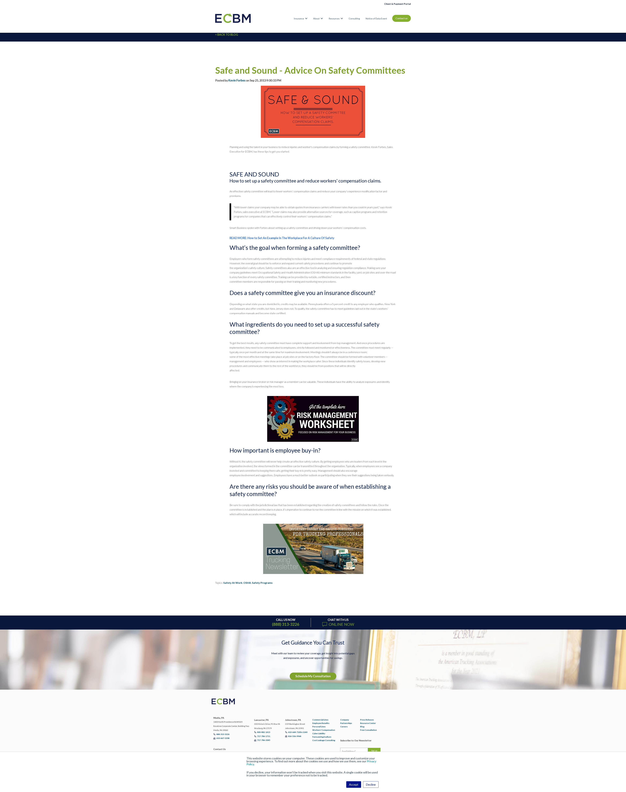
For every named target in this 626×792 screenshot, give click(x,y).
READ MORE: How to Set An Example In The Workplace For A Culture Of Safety (282, 238)
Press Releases (367, 720)
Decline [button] (371, 784)
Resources (334, 18)
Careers (344, 726)
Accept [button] (353, 784)
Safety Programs (262, 582)
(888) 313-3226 (285, 624)
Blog (362, 726)
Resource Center (368, 723)
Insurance (299, 18)
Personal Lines (319, 726)
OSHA (247, 582)
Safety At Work (232, 582)
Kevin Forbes (237, 80)
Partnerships (346, 723)
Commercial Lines (320, 720)
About (316, 18)
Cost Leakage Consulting (323, 740)
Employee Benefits (320, 723)
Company (344, 720)
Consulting (354, 18)
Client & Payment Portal (397, 3)
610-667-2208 (222, 738)
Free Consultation (368, 730)
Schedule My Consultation (313, 676)
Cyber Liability (318, 733)
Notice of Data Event (376, 18)
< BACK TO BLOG (226, 34)
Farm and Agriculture (321, 737)
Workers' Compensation (323, 730)
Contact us (401, 18)
